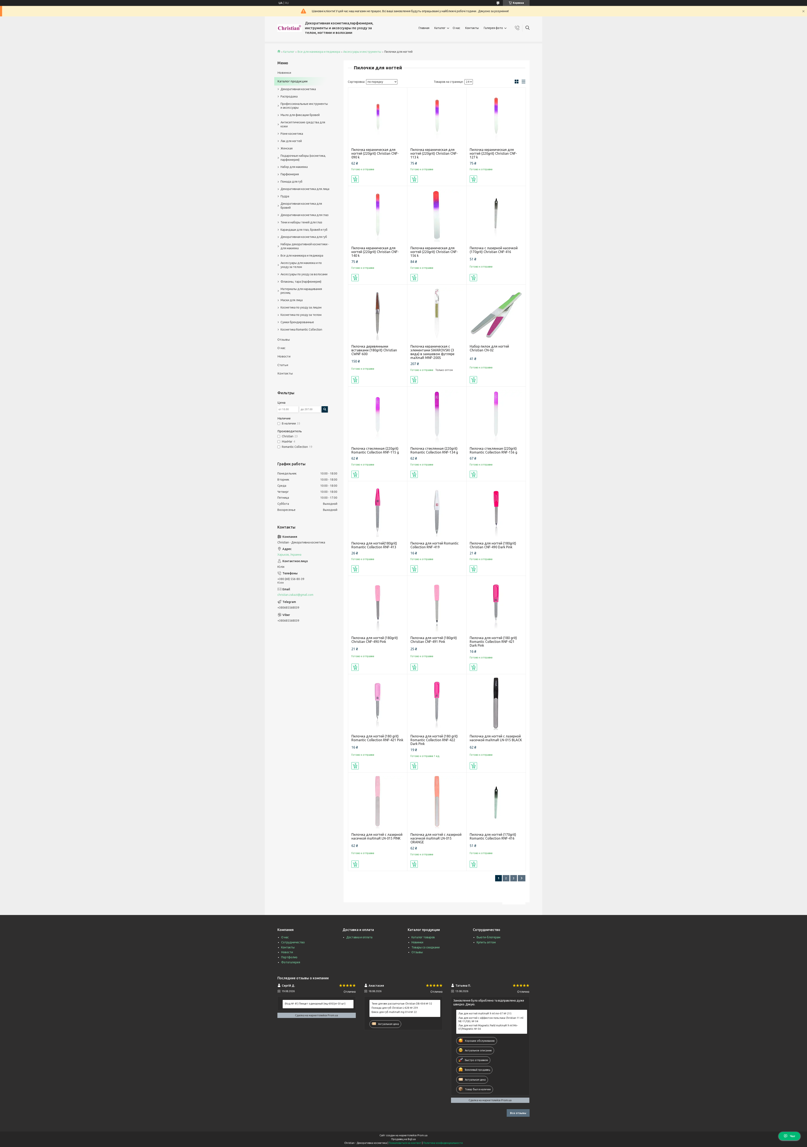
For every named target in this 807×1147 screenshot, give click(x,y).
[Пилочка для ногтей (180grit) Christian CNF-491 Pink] (436, 605)
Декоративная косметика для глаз (304, 215)
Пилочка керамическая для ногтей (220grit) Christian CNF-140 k (375, 251)
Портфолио (289, 957)
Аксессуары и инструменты (362, 51)
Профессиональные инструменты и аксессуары (304, 105)
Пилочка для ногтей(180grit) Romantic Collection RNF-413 (374, 545)
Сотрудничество (293, 942)
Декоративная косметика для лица (305, 189)
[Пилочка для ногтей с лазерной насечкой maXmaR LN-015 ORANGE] (436, 802)
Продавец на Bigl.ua (403, 1139)
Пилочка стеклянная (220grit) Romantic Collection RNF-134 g (434, 450)
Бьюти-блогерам (488, 937)
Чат (792, 1136)
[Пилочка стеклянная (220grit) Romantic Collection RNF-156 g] (496, 416)
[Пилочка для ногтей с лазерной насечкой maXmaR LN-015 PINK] (377, 802)
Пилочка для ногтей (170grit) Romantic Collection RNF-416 (493, 836)
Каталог (440, 28)
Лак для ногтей (291, 141)
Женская (287, 148)
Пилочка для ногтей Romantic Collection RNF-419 (434, 545)
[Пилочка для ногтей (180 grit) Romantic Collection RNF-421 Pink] (377, 703)
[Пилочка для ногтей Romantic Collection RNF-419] (436, 510)
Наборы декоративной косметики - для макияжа (305, 246)
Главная (424, 28)
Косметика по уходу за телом (301, 314)
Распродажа (289, 96)
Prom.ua (422, 1135)
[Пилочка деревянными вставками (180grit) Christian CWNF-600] (377, 314)
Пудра (285, 196)
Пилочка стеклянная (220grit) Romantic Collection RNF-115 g (375, 450)
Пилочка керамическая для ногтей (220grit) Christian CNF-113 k (434, 153)
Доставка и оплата (359, 937)
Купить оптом (486, 942)
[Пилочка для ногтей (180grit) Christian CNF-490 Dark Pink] (496, 510)
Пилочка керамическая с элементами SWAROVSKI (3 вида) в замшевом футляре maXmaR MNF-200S (432, 352)
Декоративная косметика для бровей (301, 205)
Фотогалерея (290, 962)
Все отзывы (518, 1112)
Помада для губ (291, 181)
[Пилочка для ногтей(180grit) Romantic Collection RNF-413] (377, 510)
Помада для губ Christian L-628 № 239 (395, 1007)
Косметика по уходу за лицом (301, 307)
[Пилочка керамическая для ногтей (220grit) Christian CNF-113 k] (436, 117)
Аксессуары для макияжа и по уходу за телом (301, 265)
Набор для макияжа (294, 167)
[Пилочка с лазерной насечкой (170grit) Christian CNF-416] (496, 215)
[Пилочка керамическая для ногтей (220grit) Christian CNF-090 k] (377, 117)
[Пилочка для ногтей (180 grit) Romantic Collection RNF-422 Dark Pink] (436, 703)
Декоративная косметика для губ (304, 237)
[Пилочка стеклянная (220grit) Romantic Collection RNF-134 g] (436, 416)
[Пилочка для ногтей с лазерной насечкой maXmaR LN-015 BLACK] (496, 703)
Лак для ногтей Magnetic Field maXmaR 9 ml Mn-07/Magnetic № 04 (488, 1027)
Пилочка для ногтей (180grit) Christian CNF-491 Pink (433, 639)
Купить (355, 179)
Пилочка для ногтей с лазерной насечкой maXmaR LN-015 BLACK (496, 738)
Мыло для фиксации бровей (300, 115)
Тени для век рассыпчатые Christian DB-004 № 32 (402, 1003)
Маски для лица (292, 300)
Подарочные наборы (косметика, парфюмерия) (303, 157)
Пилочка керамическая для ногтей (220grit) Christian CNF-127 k (493, 153)
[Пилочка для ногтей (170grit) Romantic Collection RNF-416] (496, 802)
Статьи (282, 365)
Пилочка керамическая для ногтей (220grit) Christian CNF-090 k (375, 153)
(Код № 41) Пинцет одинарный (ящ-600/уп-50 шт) (315, 1003)
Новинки (284, 72)
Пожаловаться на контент (405, 1143)
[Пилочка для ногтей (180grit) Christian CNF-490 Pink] (377, 605)
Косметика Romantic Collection (301, 329)
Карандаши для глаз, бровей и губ (304, 229)
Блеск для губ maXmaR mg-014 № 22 (394, 1012)
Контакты (472, 28)
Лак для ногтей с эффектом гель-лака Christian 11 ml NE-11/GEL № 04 (490, 1019)
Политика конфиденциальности (443, 1143)
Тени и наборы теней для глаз (301, 222)
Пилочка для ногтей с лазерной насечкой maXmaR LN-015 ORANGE (436, 838)
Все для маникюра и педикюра (319, 51)
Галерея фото (493, 28)
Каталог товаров (423, 937)
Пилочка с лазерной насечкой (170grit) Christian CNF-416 (494, 250)
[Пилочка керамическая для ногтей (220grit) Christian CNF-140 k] (377, 215)
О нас (456, 28)
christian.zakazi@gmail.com (295, 594)
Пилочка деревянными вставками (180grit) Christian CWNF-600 (374, 350)
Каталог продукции (292, 81)
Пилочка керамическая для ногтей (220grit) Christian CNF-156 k (434, 251)
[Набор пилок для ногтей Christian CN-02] (496, 314)
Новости (283, 356)
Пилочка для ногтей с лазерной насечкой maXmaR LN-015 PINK (376, 836)
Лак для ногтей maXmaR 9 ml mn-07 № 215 (485, 1013)
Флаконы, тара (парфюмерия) (301, 281)
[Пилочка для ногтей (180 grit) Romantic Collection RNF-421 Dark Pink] (496, 605)
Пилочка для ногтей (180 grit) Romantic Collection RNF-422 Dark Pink (434, 740)
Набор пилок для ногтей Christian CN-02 (489, 348)
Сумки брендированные (297, 322)
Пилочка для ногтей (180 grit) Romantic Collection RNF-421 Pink (377, 738)
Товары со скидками (425, 947)
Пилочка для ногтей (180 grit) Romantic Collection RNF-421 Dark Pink (493, 641)
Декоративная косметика (298, 89)
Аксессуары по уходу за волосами (304, 274)
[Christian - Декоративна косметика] (289, 28)
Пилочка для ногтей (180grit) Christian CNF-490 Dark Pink (493, 545)
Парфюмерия (290, 174)
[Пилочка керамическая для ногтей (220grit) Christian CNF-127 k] (496, 117)
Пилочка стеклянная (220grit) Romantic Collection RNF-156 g (493, 450)
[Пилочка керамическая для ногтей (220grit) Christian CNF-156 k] (436, 215)
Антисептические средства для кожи (303, 124)
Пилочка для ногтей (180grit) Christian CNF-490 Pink (374, 639)
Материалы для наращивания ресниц (301, 291)
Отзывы (283, 339)
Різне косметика (292, 133)
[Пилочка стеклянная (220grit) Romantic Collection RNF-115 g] (377, 416)
